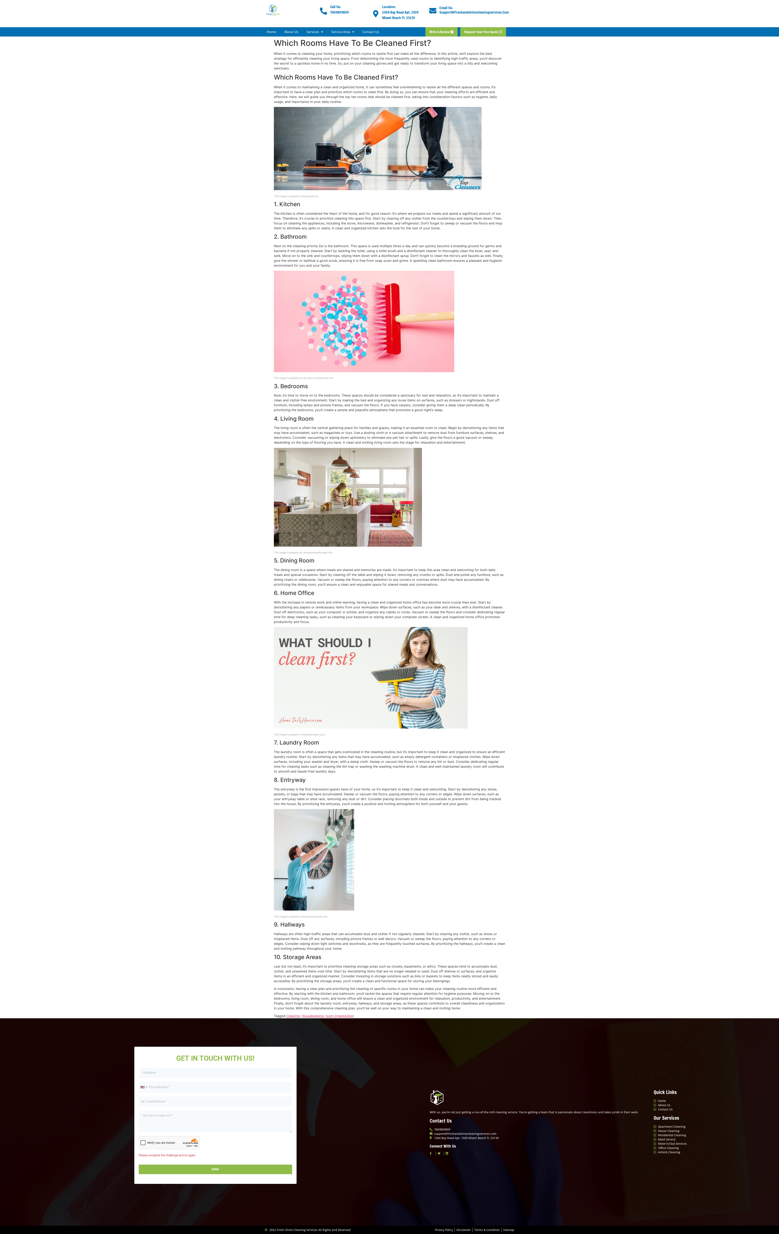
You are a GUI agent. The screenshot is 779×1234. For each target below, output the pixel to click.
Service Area (340, 32)
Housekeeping (313, 1016)
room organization (339, 1016)
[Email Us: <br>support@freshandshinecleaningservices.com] (432, 10)
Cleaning (293, 1016)
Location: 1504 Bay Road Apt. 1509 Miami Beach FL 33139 (400, 12)
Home (271, 32)
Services (313, 32)
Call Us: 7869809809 (339, 9)
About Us (291, 32)
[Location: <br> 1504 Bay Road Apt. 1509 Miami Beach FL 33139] (375, 13)
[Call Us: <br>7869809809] (323, 10)
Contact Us (370, 32)
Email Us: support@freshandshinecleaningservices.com (474, 10)
